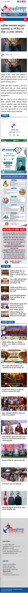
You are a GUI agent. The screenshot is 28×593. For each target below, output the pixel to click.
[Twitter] (20, 1)
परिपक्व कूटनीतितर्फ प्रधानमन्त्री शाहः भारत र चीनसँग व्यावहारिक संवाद (14, 508)
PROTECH (9, 591)
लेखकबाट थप (18, 132)
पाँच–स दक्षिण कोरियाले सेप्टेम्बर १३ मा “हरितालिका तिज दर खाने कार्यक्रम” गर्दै (18, 281)
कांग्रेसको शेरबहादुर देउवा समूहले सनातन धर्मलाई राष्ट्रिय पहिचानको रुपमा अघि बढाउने (18, 314)
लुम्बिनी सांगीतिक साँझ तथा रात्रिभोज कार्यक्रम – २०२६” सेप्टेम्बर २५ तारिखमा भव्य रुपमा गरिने (18, 274)
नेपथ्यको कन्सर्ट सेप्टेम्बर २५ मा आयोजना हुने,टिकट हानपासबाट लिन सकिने (18, 289)
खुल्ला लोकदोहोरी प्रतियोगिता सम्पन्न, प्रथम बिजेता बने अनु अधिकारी (18, 298)
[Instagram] (25, 1)
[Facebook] (18, 1)
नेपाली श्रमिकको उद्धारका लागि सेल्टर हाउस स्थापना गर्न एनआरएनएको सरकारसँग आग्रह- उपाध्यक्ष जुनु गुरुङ (18, 307)
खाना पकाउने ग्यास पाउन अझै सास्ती (11, 484)
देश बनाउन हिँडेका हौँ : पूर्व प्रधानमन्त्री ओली (13, 460)
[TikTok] (14, 135)
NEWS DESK (9, 55)
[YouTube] (23, 1)
